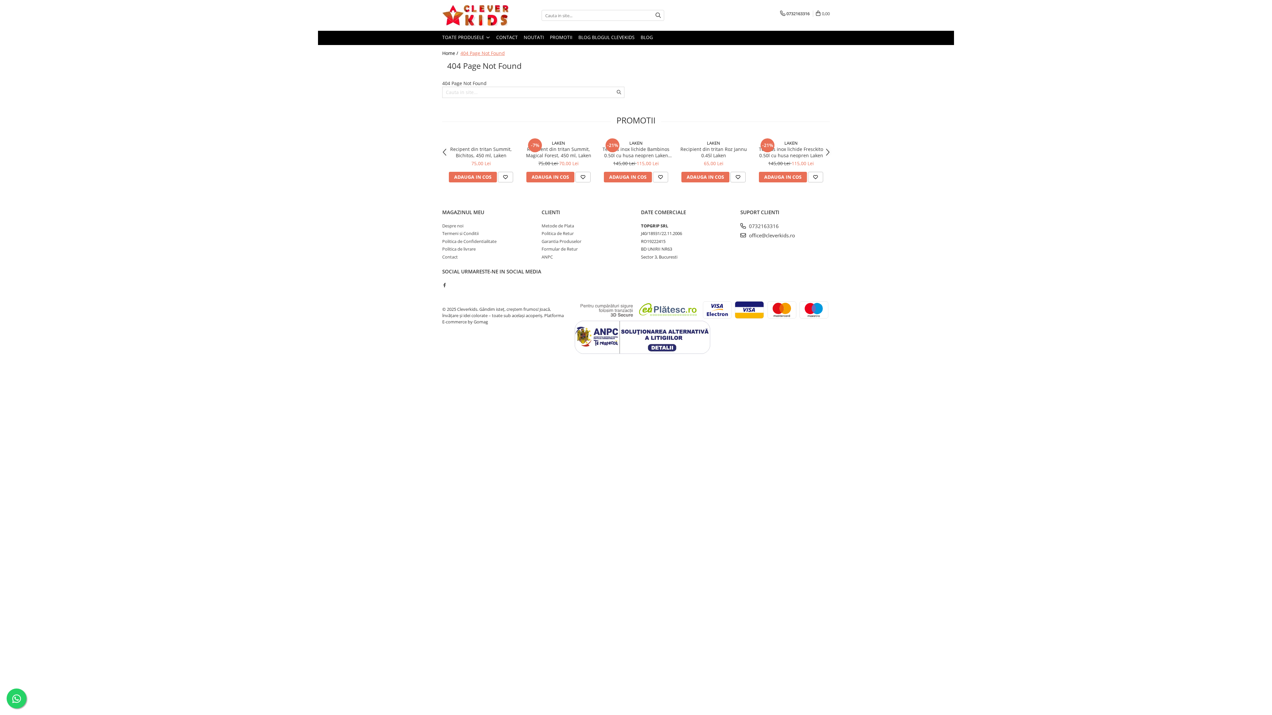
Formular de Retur (560, 249)
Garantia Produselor (561, 241)
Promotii (561, 37)
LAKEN (558, 143)
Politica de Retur (558, 233)
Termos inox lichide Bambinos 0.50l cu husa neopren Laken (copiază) (636, 152)
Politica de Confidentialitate (469, 241)
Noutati (534, 37)
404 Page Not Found (482, 53)
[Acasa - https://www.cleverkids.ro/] (475, 15)
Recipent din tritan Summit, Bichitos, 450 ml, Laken (481, 152)
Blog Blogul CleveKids (606, 37)
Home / (450, 53)
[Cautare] (658, 15)
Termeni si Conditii (460, 233)
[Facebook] (444, 285)
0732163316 (763, 226)
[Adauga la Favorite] (505, 177)
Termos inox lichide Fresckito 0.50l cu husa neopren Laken (791, 152)
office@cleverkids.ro (771, 235)
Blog (647, 37)
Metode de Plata (558, 226)
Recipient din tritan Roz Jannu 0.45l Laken (713, 152)
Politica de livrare (459, 249)
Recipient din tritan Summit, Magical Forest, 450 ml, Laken (558, 152)
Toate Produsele (464, 37)
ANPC (547, 257)
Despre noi (452, 226)
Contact (507, 37)
